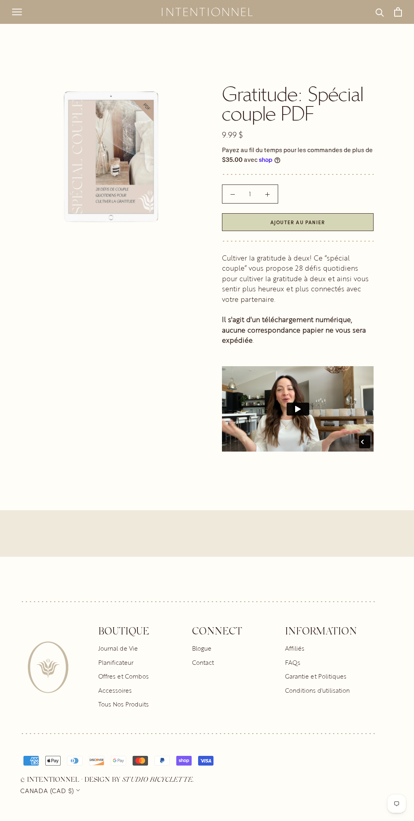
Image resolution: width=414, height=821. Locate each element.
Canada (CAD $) (47, 790)
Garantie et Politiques (315, 676)
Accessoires (115, 690)
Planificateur (115, 662)
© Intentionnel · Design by (71, 779)
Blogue (201, 648)
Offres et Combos (123, 676)
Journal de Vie (118, 648)
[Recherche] (380, 12)
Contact (203, 662)
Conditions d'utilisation (317, 690)
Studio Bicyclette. (158, 779)
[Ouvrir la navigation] (17, 12)
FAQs (292, 662)
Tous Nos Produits (123, 704)
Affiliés (294, 648)
